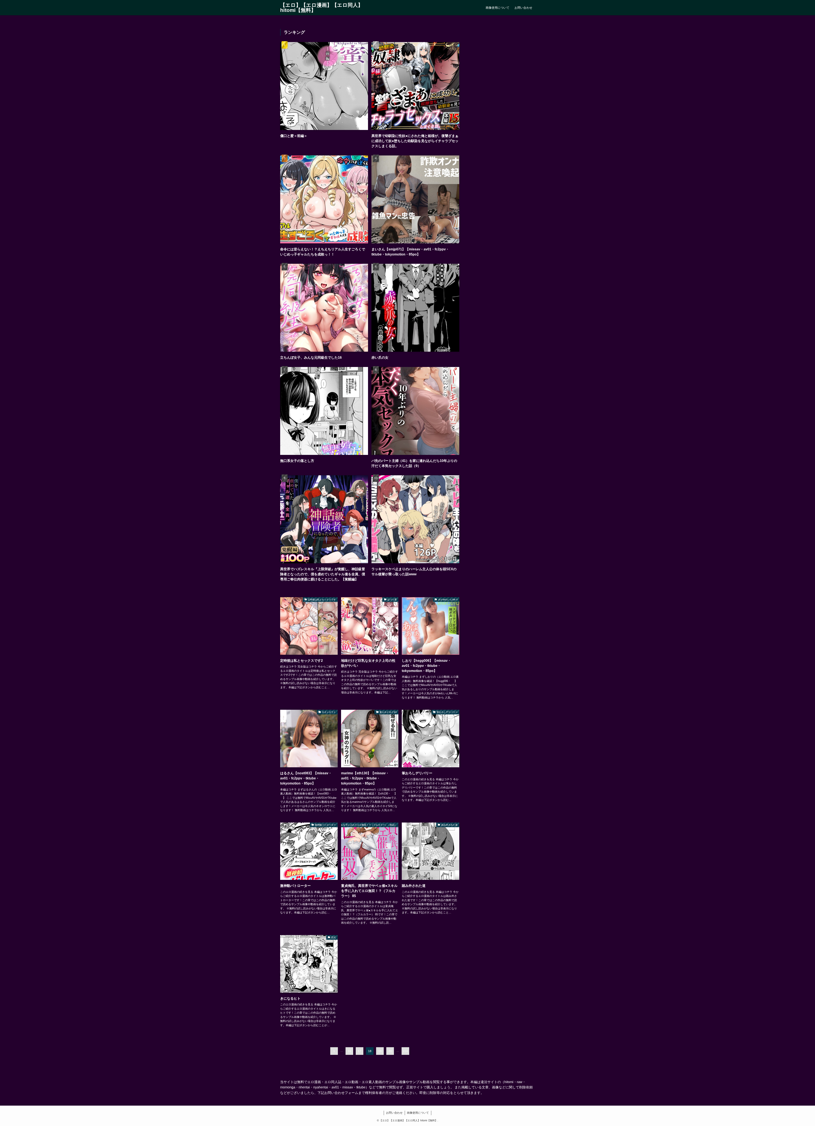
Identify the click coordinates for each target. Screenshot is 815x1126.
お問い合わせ (394, 1112)
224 (405, 1051)
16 (349, 1051)
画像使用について (418, 1112)
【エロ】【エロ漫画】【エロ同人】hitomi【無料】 (321, 8)
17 (359, 1051)
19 (380, 1051)
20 (390, 1051)
